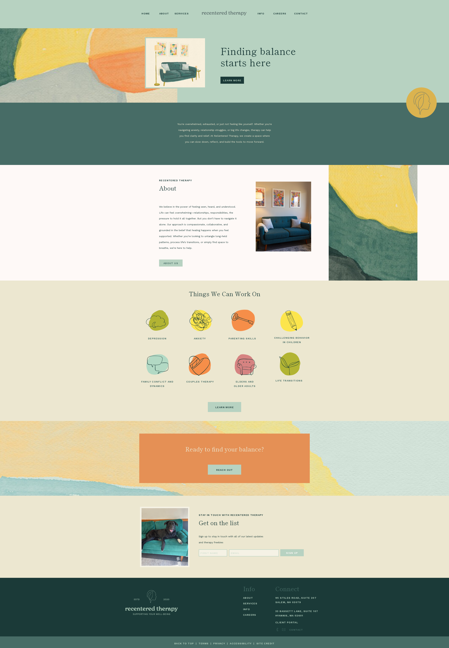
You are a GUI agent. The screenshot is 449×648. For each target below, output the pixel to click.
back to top (184, 643)
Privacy (219, 643)
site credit (265, 643)
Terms (204, 643)
